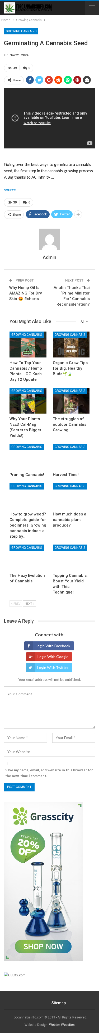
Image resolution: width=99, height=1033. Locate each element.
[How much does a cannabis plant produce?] (71, 496)
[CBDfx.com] (15, 975)
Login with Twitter (53, 667)
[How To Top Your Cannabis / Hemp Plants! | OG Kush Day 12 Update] (28, 344)
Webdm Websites (62, 1025)
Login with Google (52, 656)
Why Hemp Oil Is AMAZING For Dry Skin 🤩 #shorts (25, 293)
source (10, 189)
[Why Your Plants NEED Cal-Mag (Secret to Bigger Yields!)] (28, 401)
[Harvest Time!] (71, 457)
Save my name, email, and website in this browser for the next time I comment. (49, 773)
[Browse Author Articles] (49, 239)
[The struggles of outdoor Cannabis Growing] (71, 401)
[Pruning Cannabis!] (28, 457)
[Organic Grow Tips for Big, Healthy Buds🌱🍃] (71, 344)
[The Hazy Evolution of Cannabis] (28, 557)
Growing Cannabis (21, 31)
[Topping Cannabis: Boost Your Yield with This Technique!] (71, 557)
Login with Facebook (53, 646)
